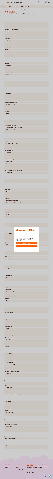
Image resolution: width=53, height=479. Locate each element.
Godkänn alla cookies (26, 243)
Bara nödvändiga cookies (26, 246)
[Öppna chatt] (50, 476)
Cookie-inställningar (26, 248)
